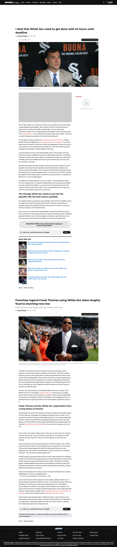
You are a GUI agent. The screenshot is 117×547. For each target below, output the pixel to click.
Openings (39, 532)
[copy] (28, 40)
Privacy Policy (61, 535)
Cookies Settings (78, 538)
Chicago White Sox (27, 134)
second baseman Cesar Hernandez (51, 142)
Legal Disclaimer (24, 538)
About (21, 532)
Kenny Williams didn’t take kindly (35, 424)
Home (20, 288)
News (23, 2)
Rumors (28, 2)
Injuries (55, 2)
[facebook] (103, 2)
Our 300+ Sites (77, 532)
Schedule (35, 2)
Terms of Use (77, 535)
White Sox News (28, 288)
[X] (107, 2)
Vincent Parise (22, 36)
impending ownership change (54, 493)
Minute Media (10, 542)
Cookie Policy (94, 535)
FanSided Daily (23, 535)
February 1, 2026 (46, 476)
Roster (49, 2)
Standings (42, 2)
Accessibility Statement (43, 538)
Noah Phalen (22, 310)
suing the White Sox (45, 393)
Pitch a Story (40, 535)
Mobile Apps (94, 532)
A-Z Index (60, 538)
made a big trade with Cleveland (52, 140)
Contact (59, 532)
